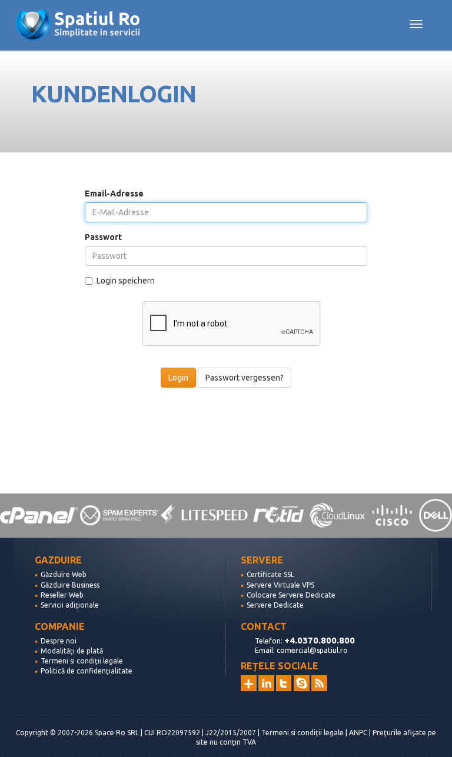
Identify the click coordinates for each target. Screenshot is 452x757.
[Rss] (319, 683)
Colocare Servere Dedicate (291, 595)
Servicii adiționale (70, 605)
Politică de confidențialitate (86, 671)
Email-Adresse (114, 193)
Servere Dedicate (275, 605)
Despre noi (59, 641)
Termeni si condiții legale (82, 661)
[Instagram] (249, 683)
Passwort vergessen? (244, 377)
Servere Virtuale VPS (280, 585)
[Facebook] (302, 683)
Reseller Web (62, 595)
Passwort (103, 237)
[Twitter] (284, 683)
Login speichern (126, 280)
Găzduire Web (64, 574)
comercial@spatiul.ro (312, 650)
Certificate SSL (270, 574)
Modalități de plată (72, 651)
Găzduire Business (70, 585)
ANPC (358, 732)
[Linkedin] (266, 683)
